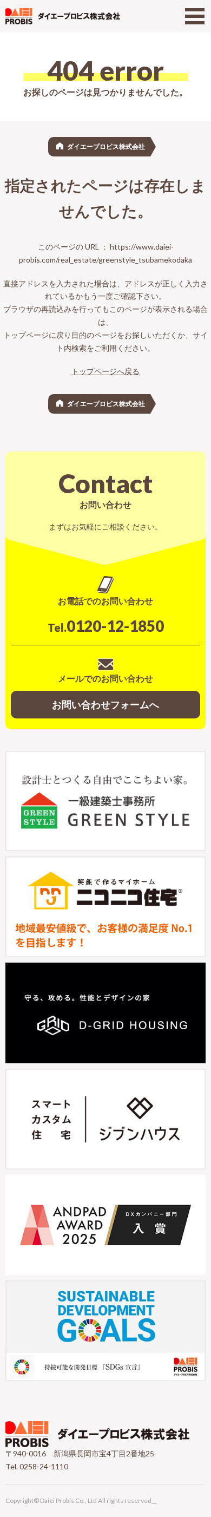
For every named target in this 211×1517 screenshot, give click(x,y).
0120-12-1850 (106, 626)
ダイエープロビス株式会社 (106, 146)
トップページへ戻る (105, 371)
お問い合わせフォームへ (105, 704)
